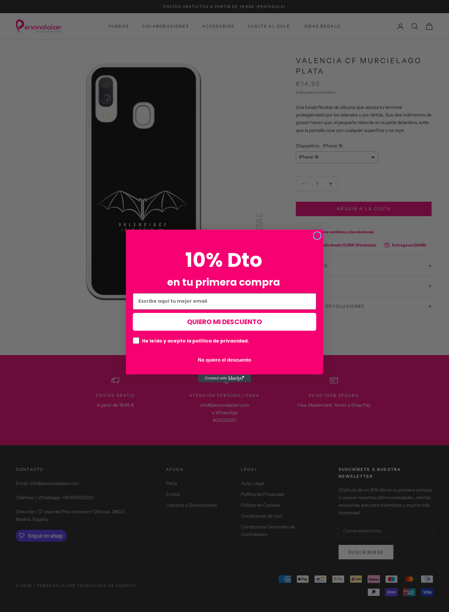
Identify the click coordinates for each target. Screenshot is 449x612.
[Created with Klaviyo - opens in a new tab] (224, 378)
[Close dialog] (317, 235)
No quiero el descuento (224, 359)
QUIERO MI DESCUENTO (224, 321)
